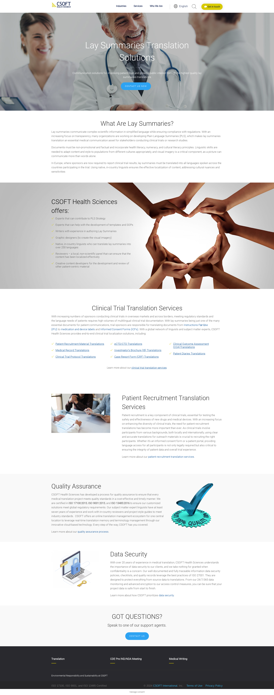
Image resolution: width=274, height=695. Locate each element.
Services (138, 6)
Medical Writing (178, 658)
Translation (58, 658)
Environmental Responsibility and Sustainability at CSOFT (79, 675)
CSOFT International (165, 685)
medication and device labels (78, 329)
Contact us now (136, 86)
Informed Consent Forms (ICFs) (119, 329)
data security (166, 595)
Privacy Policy (214, 685)
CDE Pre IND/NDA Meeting (126, 658)
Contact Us (137, 636)
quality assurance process (93, 531)
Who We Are (156, 6)
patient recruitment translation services (171, 456)
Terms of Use (194, 685)
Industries (121, 6)
